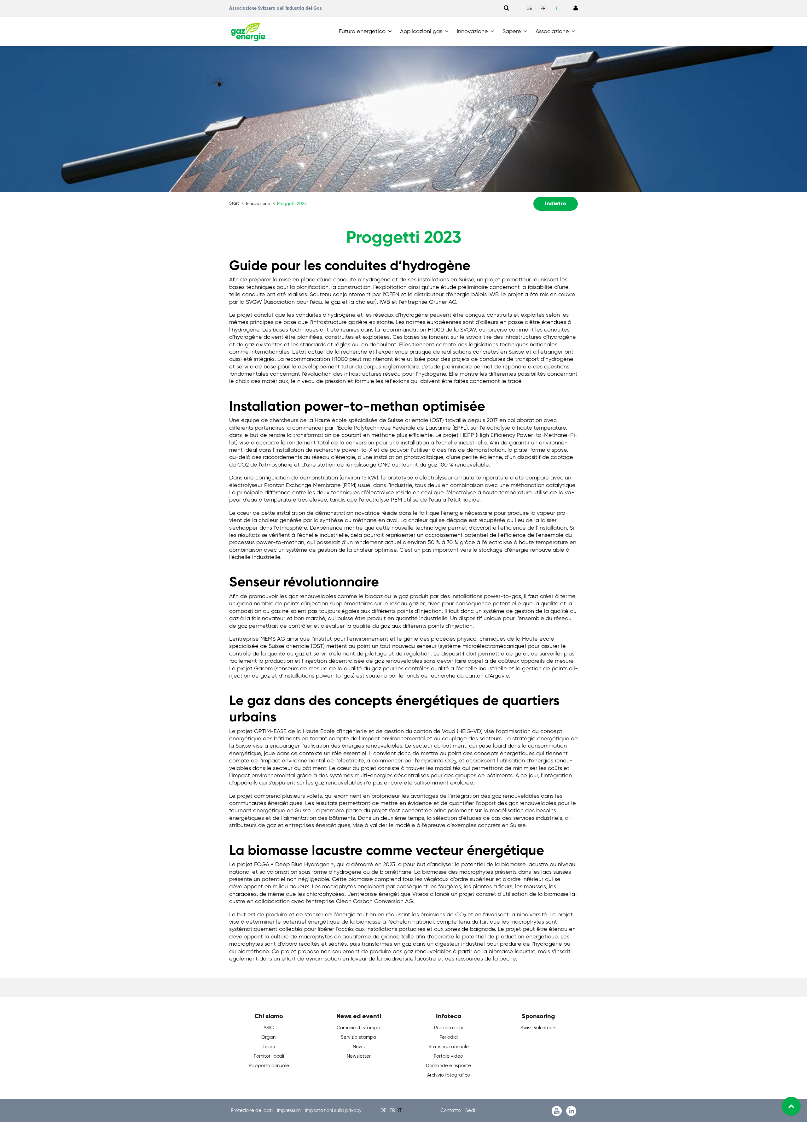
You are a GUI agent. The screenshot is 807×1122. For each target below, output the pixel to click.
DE (529, 8)
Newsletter (359, 1056)
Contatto (451, 1110)
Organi (268, 1037)
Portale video (448, 1056)
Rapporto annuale (269, 1065)
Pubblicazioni (448, 1027)
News (359, 1046)
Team (269, 1046)
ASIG (269, 1027)
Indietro (555, 204)
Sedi (470, 1110)
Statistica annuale (448, 1046)
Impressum (289, 1110)
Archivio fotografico (448, 1075)
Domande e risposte (448, 1065)
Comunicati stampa (358, 1027)
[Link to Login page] (575, 8)
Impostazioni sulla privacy (333, 1110)
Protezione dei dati (252, 1110)
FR (543, 8)
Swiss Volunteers (538, 1027)
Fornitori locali (269, 1056)
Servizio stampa (358, 1037)
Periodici (448, 1037)
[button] (366, 31)
